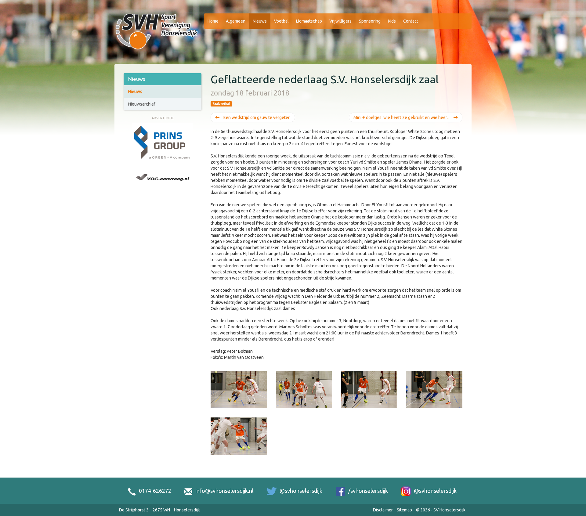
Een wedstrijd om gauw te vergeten (256, 117)
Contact (410, 21)
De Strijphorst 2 (134, 509)
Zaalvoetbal (221, 104)
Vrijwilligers (340, 21)
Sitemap (404, 509)
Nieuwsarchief (141, 104)
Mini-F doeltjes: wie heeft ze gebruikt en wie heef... (401, 117)
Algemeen (235, 21)
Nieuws (260, 21)
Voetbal (281, 21)
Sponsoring (370, 21)
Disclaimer (383, 509)
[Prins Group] (162, 142)
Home (213, 21)
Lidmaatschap (309, 21)
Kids (392, 21)
